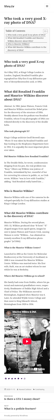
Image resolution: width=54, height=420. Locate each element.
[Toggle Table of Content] (44, 31)
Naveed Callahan (25, 389)
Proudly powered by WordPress (16, 415)
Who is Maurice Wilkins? (18, 44)
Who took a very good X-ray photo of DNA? (27, 35)
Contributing (39, 389)
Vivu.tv (9, 6)
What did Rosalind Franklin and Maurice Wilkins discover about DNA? (26, 39)
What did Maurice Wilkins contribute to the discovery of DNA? (27, 48)
